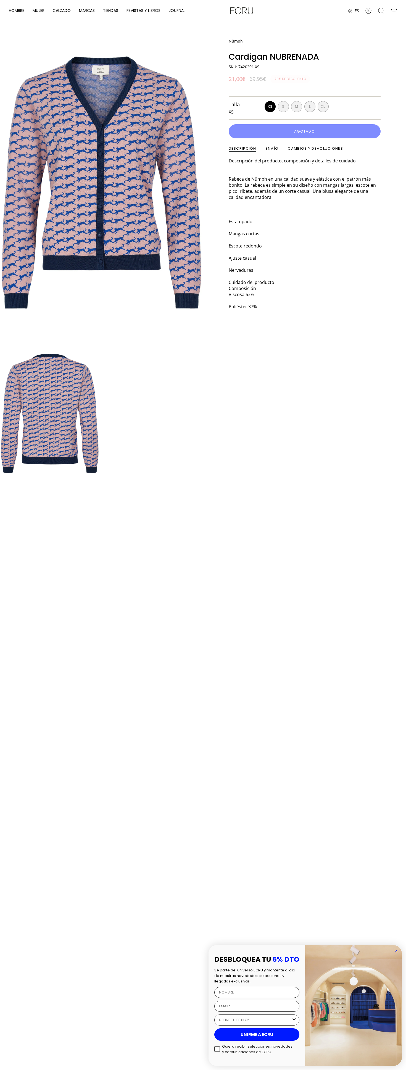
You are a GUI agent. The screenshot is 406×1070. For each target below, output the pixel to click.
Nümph (236, 41)
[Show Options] (294, 1020)
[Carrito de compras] (393, 10)
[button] (16, 11)
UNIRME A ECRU (257, 1034)
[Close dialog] (396, 951)
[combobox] (255, 1020)
